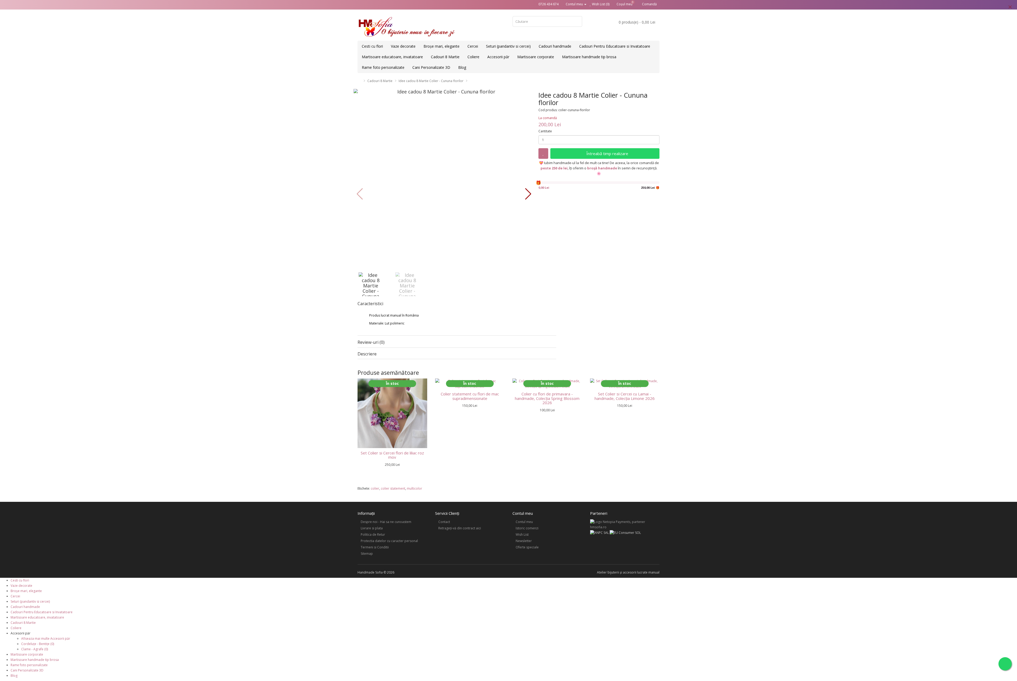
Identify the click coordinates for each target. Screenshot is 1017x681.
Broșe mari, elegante (441, 46)
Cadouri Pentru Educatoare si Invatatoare (614, 46)
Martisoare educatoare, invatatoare (392, 56)
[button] (528, 194)
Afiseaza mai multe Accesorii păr (45, 638)
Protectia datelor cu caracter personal (389, 541)
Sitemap (367, 553)
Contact (444, 522)
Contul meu (524, 522)
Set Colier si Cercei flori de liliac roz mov (392, 455)
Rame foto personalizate (383, 67)
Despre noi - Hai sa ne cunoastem (386, 522)
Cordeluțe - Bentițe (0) (37, 644)
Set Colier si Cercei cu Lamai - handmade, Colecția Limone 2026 (625, 396)
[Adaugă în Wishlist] (543, 153)
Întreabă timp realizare (606, 153)
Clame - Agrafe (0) (34, 649)
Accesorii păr (498, 56)
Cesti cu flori (372, 46)
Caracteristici (370, 303)
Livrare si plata (372, 528)
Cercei (472, 46)
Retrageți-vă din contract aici (459, 528)
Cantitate (545, 131)
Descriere (367, 354)
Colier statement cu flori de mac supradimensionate (470, 396)
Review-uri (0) (371, 342)
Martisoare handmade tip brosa (589, 56)
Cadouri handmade (555, 46)
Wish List (522, 534)
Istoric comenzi (527, 528)
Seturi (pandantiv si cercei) (508, 46)
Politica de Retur (373, 534)
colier (375, 488)
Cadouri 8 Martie (445, 56)
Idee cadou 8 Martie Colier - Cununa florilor (431, 81)
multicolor (414, 488)
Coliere (473, 56)
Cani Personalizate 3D (431, 67)
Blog (462, 67)
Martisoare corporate (535, 56)
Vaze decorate (403, 46)
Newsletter (524, 541)
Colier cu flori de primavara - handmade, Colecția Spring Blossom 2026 (547, 398)
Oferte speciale (527, 547)
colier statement (393, 488)
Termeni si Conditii (375, 547)
